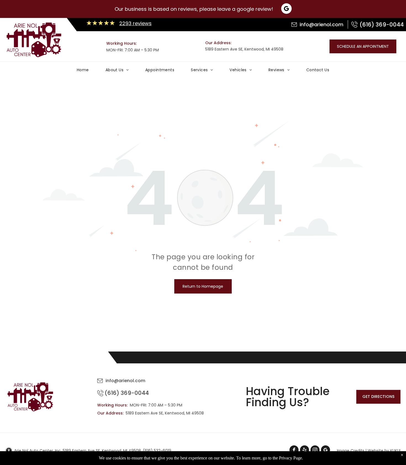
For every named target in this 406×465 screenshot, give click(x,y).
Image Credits (350, 450)
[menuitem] (82, 71)
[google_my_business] (325, 450)
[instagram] (315, 450)
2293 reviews (135, 23)
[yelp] (304, 450)
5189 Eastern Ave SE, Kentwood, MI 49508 (244, 49)
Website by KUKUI (384, 450)
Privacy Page (290, 458)
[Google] (286, 9)
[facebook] (294, 450)
